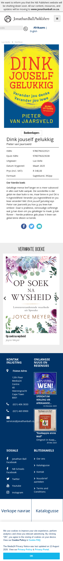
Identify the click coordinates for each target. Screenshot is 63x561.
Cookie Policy (19, 540)
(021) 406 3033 (20, 404)
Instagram (17, 492)
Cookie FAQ (34, 540)
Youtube (16, 485)
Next (57, 298)
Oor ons (40, 458)
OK (31, 556)
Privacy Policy (25, 549)
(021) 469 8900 (20, 411)
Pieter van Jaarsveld (19, 144)
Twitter (16, 479)
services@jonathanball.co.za (21, 421)
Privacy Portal (42, 549)
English (33, 31)
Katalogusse (43, 465)
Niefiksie (19, 42)
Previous (4, 298)
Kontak (40, 471)
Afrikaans (39, 27)
